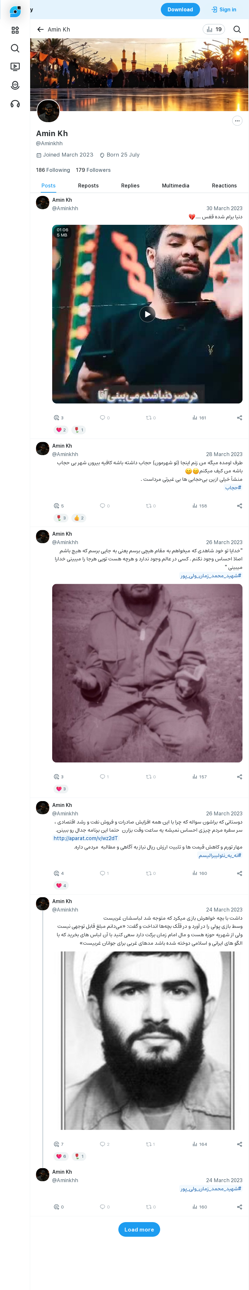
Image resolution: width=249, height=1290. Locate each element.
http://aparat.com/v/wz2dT (85, 838)
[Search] (237, 29)
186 (53, 169)
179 (93, 169)
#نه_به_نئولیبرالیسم (219, 854)
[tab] (48, 185)
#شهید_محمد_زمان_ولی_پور (211, 575)
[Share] (240, 418)
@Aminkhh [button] (65, 208)
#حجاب (233, 487)
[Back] (40, 29)
